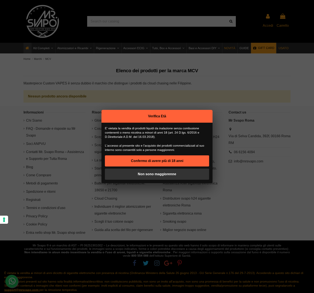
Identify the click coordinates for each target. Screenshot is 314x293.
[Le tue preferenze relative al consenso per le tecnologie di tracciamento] (4, 220)
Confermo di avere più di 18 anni (157, 161)
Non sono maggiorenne (157, 174)
